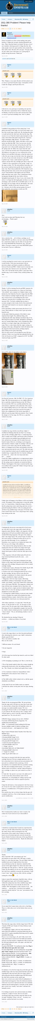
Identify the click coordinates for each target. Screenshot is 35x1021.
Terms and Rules (31, 1019)
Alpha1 (9, 64)
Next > (19, 28)
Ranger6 (9, 32)
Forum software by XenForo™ (7, 1019)
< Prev (2, 28)
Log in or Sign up (28, 1)
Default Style (3, 1016)
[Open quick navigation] (33, 19)
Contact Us (28, 1016)
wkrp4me (4, 58)
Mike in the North (12, 627)
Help (33, 1016)
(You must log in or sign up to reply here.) (25, 1007)
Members (11, 12)
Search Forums (5, 15)
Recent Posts (13, 15)
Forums (4, 12)
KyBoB (10, 58)
